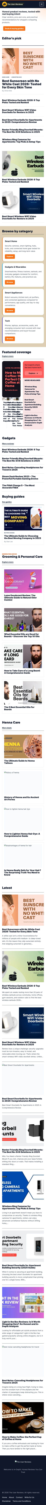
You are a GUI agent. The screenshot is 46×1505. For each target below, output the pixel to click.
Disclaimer (6, 1501)
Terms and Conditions (22, 1501)
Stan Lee (9, 541)
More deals (7, 728)
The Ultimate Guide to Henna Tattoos (19, 761)
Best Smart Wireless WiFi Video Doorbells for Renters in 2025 (19, 111)
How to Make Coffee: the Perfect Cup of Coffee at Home (16, 379)
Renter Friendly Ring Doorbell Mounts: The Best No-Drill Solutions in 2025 (22, 130)
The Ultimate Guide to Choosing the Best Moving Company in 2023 (22, 537)
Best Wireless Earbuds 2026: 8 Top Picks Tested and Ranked (21, 101)
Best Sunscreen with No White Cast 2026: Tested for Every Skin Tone (21, 84)
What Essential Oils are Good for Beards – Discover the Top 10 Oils (22, 635)
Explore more (7, 356)
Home (4, 1497)
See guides (7, 502)
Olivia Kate (8, 91)
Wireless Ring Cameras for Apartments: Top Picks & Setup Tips (21, 140)
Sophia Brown (12, 390)
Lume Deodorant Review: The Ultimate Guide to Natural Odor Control (20, 597)
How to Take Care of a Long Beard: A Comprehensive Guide (22, 671)
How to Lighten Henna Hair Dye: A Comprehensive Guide (22, 835)
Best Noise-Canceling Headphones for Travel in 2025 (22, 468)
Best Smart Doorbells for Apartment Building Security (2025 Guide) (33, 405)
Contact (19, 1497)
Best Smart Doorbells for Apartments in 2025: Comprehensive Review (22, 121)
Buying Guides (9, 533)
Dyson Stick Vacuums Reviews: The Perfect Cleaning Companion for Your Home (22, 414)
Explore (10, 256)
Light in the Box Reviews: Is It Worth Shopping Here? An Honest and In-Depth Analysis (33, 420)
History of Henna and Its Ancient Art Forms (21, 798)
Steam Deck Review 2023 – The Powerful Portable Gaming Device (20, 477)
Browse (10, 282)
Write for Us (29, 1497)
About (11, 1497)
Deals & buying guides (14, 28)
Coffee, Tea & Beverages (14, 368)
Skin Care (5, 77)
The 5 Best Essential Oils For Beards (19, 708)
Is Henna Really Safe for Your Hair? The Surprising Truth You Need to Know (22, 872)
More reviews (8, 444)
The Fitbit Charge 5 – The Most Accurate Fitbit (18, 486)
